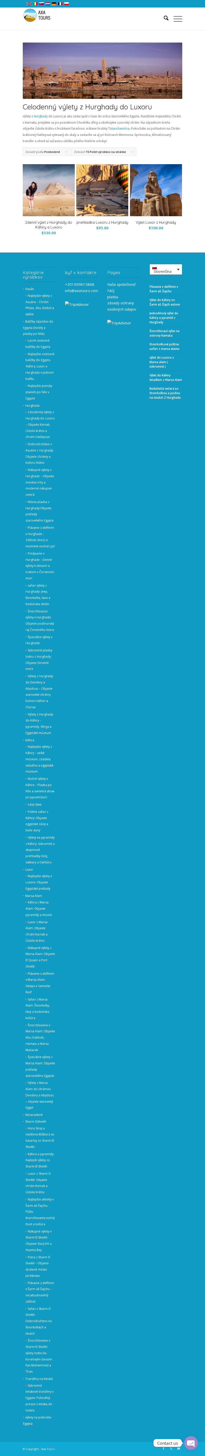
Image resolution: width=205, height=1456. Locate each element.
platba (112, 296)
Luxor (29, 869)
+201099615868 (79, 284)
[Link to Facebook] (163, 1448)
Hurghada (32, 405)
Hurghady (41, 116)
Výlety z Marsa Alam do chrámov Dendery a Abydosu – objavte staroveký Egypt (40, 1095)
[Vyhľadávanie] (163, 19)
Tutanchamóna (119, 128)
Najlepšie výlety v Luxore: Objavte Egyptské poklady (39, 882)
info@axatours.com (81, 290)
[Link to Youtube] (178, 1448)
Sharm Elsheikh (35, 1121)
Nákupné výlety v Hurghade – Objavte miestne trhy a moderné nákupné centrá (40, 482)
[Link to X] (171, 1448)
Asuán (29, 289)
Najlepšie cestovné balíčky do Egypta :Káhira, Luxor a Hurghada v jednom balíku (40, 366)
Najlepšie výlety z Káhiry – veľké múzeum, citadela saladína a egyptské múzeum (40, 759)
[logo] (40, 19)
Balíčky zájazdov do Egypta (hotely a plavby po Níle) (38, 327)
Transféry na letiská (39, 1379)
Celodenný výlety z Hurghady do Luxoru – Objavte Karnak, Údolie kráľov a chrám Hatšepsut (40, 424)
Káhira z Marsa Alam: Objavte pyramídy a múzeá (39, 908)
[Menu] (175, 19)
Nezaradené (34, 1115)
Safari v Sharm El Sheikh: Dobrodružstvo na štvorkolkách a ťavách (39, 1321)
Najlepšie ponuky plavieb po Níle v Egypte (39, 392)
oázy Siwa (35, 804)
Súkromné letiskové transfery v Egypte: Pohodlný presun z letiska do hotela (40, 1397)
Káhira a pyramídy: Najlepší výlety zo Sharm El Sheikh (40, 1160)
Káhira (29, 740)
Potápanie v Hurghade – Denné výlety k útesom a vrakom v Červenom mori (40, 565)
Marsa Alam (33, 896)
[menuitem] (163, 19)
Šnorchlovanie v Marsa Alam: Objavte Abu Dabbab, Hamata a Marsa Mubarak (40, 1037)
